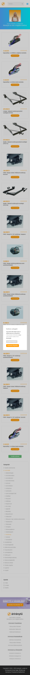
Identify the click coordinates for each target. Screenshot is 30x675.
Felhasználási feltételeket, (12, 335)
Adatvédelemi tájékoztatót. (12, 336)
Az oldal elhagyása (11, 341)
